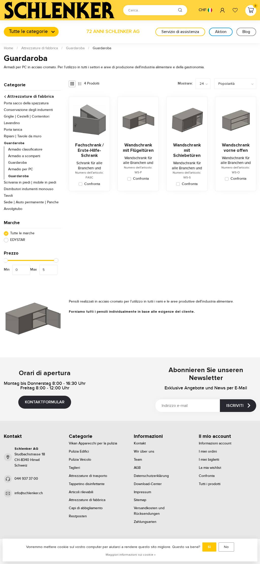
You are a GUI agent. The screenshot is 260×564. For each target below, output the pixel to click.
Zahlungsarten (145, 522)
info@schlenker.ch (28, 493)
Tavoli (8, 195)
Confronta (92, 184)
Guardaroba (75, 48)
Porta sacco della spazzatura (26, 103)
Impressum (142, 492)
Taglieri (74, 468)
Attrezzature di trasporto (88, 476)
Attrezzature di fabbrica (39, 48)
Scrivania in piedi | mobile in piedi (30, 182)
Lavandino (12, 123)
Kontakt (140, 443)
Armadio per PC (20, 169)
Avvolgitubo (13, 209)
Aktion (220, 31)
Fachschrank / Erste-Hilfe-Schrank (89, 150)
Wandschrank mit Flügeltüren (138, 148)
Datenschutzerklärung (151, 476)
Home (8, 48)
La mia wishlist (210, 468)
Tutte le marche (22, 233)
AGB (137, 468)
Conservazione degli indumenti (28, 110)
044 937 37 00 (26, 478)
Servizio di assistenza (180, 31)
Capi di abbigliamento (86, 508)
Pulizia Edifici (79, 451)
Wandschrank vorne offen (236, 148)
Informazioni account (215, 443)
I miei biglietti (209, 459)
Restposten (78, 516)
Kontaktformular (44, 402)
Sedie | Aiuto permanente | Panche (31, 202)
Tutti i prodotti (209, 484)
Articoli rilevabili (81, 492)
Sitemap (140, 500)
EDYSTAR (17, 240)
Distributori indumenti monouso (28, 189)
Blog (246, 31)
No (226, 547)
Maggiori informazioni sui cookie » (131, 555)
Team (138, 459)
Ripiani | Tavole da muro (22, 136)
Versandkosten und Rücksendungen (149, 511)
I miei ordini (208, 451)
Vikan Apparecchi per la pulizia (93, 443)
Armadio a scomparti (24, 156)
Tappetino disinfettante (87, 484)
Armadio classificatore (25, 149)
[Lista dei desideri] (235, 10)
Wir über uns (144, 451)
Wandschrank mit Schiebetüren (187, 150)
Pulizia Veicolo (80, 459)
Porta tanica (13, 129)
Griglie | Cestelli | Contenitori (26, 116)
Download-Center (148, 484)
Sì (209, 547)
